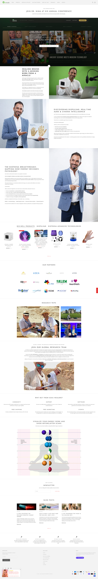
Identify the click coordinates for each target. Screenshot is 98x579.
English (15, 573)
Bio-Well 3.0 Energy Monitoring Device (9, 245)
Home (13, 2)
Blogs (58, 2)
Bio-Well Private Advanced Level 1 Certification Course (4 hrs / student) (25, 245)
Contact (63, 2)
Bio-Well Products (26, 226)
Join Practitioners (36, 2)
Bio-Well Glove (89, 244)
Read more (19, 524)
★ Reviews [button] (97, 290)
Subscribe (57, 491)
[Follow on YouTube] (8, 568)
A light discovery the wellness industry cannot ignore (25, 515)
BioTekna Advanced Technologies (64, 226)
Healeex (18, 511)
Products (18, 2)
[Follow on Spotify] (10, 568)
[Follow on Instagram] (5, 568)
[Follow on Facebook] (2, 568)
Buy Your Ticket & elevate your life (49, 45)
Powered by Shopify (49, 573)
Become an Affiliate (26, 2)
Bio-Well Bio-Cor (57, 244)
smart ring (64, 511)
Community (53, 2)
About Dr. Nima (45, 2)
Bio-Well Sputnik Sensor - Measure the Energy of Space (73, 245)
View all (49, 256)
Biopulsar (41, 226)
